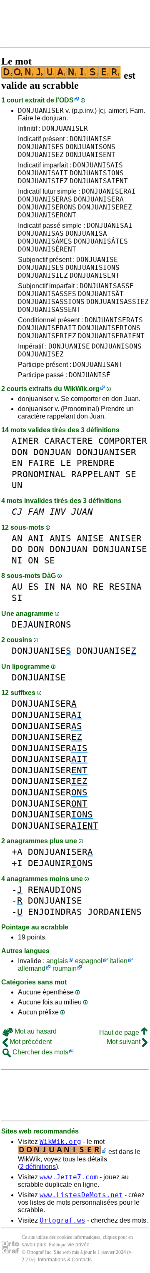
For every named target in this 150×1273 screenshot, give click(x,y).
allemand (31, 968)
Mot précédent (30, 1041)
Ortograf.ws (62, 1220)
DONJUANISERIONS (109, 328)
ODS (66, 100)
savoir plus (34, 1245)
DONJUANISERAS (45, 199)
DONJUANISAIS (98, 165)
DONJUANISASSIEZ (117, 302)
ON (33, 560)
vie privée (79, 1245)
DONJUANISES (41, 147)
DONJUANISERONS (47, 207)
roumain (64, 968)
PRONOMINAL (39, 474)
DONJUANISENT (90, 155)
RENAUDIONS (55, 889)
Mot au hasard (35, 1031)
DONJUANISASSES (47, 294)
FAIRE (41, 463)
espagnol (88, 960)
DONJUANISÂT (101, 294)
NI (17, 560)
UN (17, 485)
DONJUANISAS (41, 233)
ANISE (90, 538)
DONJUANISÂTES (101, 241)
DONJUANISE (90, 139)
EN (17, 463)
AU (17, 586)
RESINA (125, 586)
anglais (57, 960)
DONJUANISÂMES (45, 241)
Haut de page (120, 1032)
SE (130, 474)
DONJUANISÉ (89, 375)
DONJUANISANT (98, 365)
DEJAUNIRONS (41, 624)
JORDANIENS (115, 912)
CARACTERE (68, 441)
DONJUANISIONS (97, 173)
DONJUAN (52, 452)
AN (17, 538)
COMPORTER (122, 441)
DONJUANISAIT (43, 173)
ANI (36, 538)
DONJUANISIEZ (43, 181)
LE (65, 463)
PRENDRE (96, 463)
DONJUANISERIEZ (47, 336)
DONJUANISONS (90, 147)
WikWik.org (82, 388)
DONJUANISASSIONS (51, 302)
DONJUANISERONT (47, 215)
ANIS (60, 538)
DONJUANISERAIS (114, 320)
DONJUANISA (86, 233)
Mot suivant (124, 1041)
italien (119, 960)
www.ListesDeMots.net (81, 1195)
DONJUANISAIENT (99, 181)
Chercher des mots (39, 1052)
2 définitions (38, 1166)
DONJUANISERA (99, 199)
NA (65, 586)
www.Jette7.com (69, 1177)
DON (20, 452)
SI (17, 598)
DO (17, 549)
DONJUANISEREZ (105, 207)
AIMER (25, 441)
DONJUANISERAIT (47, 328)
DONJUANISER (41, 111)
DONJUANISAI (109, 225)
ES (33, 586)
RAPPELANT (95, 474)
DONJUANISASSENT (49, 310)
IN (49, 586)
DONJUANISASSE (107, 286)
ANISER (125, 538)
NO (82, 586)
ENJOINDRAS (55, 912)
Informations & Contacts (65, 1260)
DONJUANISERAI (109, 191)
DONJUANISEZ (41, 155)
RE (98, 586)
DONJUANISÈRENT (47, 249)
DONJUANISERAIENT (111, 336)
